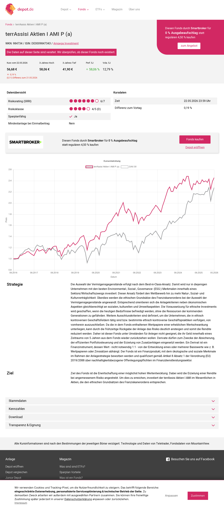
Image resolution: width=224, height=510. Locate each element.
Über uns (134, 9)
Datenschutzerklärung (78, 499)
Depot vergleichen (16, 472)
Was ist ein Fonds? (71, 478)
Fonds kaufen (195, 139)
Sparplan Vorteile (69, 472)
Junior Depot (13, 478)
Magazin (117, 9)
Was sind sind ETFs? (72, 467)
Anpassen (171, 495)
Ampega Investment (66, 43)
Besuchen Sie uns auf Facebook (193, 459)
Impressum (21, 502)
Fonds (8, 24)
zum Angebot (189, 46)
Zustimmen (198, 495)
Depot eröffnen (195, 147)
